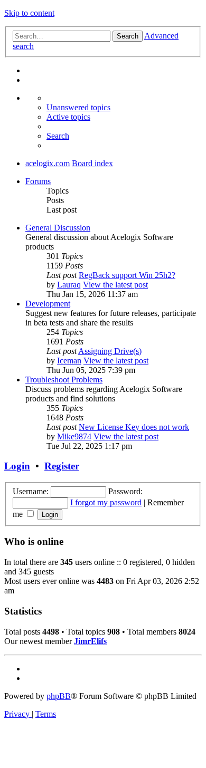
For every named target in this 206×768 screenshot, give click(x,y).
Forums (38, 181)
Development (47, 303)
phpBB (58, 696)
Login (17, 466)
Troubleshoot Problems (63, 379)
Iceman (69, 360)
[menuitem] (78, 107)
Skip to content (29, 12)
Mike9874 (74, 436)
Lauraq (69, 284)
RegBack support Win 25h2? (127, 275)
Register (61, 466)
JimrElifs (90, 641)
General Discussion (57, 227)
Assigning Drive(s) (110, 351)
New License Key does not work (134, 427)
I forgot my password (106, 502)
